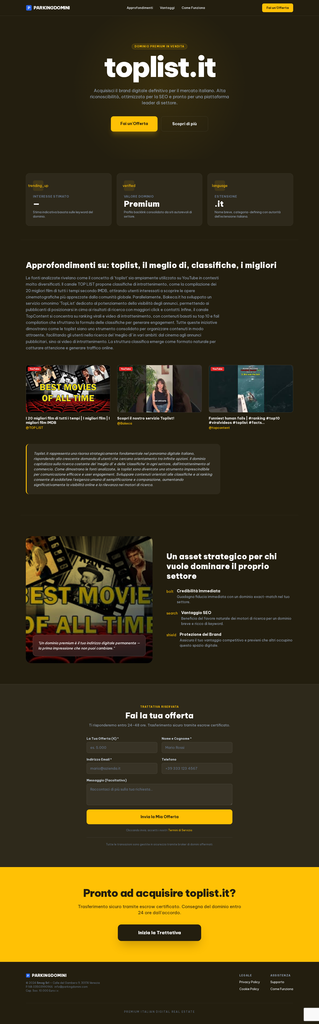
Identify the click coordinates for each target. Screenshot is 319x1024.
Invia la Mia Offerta (160, 816)
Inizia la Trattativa (159, 932)
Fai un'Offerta (277, 8)
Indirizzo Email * (99, 759)
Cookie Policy (249, 989)
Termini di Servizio (180, 830)
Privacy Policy (249, 982)
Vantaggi (167, 8)
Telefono (169, 759)
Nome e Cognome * (177, 739)
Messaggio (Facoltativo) (107, 780)
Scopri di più (184, 123)
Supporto (277, 982)
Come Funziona (193, 8)
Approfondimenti (140, 8)
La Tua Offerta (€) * (103, 739)
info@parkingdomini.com (71, 986)
